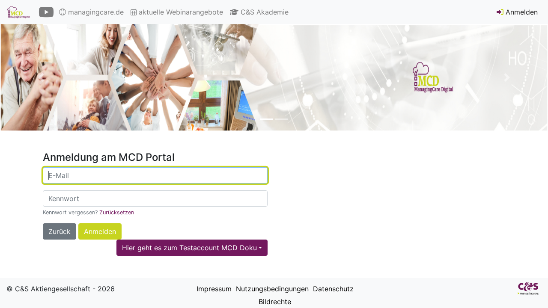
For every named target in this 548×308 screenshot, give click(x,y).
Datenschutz (332, 288)
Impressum (213, 288)
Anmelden (520, 12)
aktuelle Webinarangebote (180, 12)
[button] (41, 77)
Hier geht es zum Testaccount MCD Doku (189, 247)
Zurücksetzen (116, 212)
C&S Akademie (263, 12)
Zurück (59, 231)
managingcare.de (95, 12)
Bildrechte (273, 301)
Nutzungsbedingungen (271, 288)
